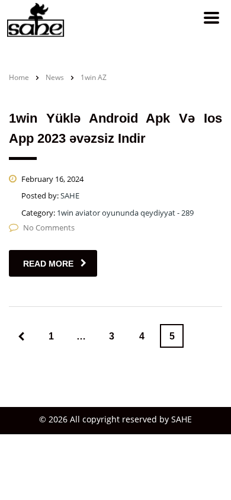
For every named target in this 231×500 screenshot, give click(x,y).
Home (19, 77)
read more (48, 263)
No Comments (49, 227)
